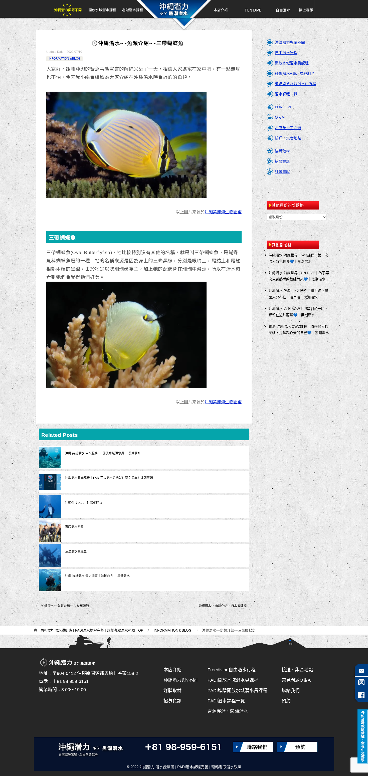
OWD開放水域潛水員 (102, 9)
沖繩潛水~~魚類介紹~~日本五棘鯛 (223, 606)
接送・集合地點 (288, 138)
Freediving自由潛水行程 (232, 669)
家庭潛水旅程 (74, 527)
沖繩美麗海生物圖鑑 (223, 212)
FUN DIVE (253, 9)
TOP (91, 630)
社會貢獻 (282, 171)
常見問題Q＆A (296, 680)
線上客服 (304, 9)
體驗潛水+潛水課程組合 (295, 73)
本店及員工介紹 (288, 128)
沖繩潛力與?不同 (180, 680)
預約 (286, 700)
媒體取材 (282, 151)
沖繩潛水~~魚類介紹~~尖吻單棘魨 (65, 606)
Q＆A (279, 117)
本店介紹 (218, 9)
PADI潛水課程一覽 (226, 700)
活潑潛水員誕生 (76, 551)
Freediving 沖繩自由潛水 (282, 9)
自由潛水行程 (286, 53)
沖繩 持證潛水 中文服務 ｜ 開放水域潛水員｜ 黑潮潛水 (103, 453)
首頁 (174, 9)
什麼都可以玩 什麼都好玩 (83, 502)
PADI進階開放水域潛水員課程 (237, 690)
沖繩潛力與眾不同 (69, 9)
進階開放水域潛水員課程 (295, 84)
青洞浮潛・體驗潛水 (228, 711)
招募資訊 (282, 161)
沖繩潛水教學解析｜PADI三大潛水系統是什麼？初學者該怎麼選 (109, 478)
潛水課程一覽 (286, 94)
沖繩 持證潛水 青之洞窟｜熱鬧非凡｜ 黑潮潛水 (97, 576)
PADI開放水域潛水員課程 (233, 680)
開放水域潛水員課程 (292, 63)
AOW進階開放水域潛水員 (132, 9)
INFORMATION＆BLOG (64, 58)
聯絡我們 (291, 690)
